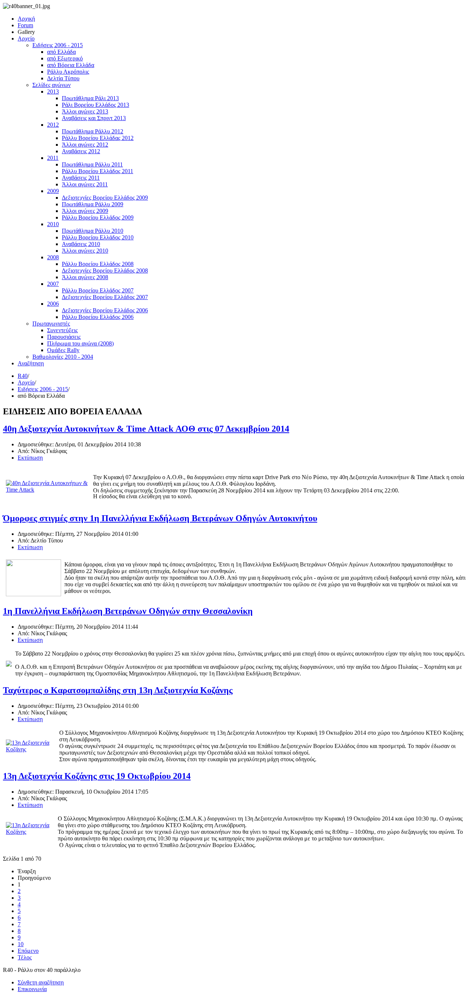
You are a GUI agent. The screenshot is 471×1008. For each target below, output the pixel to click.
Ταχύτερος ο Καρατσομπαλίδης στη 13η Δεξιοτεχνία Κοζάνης (118, 690)
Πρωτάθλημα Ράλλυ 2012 (92, 131)
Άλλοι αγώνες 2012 (85, 144)
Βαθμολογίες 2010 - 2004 (62, 357)
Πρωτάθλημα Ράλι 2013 (90, 98)
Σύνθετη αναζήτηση (41, 982)
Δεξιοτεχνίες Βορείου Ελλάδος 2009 (105, 197)
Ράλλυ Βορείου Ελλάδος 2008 (98, 264)
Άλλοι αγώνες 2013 (85, 111)
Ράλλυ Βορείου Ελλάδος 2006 (98, 317)
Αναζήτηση (31, 363)
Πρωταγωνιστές (51, 323)
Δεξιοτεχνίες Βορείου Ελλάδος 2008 (105, 270)
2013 (53, 91)
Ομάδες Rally (63, 350)
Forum (25, 25)
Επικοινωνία (32, 989)
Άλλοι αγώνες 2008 (85, 277)
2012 (53, 125)
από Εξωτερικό (65, 58)
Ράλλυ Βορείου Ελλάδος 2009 (98, 217)
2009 (53, 191)
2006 (53, 304)
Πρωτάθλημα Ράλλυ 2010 (92, 231)
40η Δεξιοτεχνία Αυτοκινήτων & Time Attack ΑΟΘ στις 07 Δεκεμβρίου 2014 (146, 428)
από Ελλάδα (61, 52)
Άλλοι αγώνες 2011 (85, 184)
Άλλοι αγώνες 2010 (85, 250)
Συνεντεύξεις (62, 330)
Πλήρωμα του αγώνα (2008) (80, 343)
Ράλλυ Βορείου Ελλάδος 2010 (98, 237)
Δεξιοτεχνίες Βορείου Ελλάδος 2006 (105, 310)
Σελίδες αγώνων (51, 85)
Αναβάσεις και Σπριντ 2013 (94, 118)
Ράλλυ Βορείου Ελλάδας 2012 (98, 138)
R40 (23, 376)
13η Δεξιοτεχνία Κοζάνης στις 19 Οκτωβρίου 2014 (97, 776)
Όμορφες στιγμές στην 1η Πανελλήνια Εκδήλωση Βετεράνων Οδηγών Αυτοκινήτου (160, 518)
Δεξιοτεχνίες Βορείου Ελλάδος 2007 (105, 297)
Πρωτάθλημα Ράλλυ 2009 (92, 204)
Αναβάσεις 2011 (81, 178)
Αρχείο (26, 38)
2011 (53, 158)
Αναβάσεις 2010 (81, 244)
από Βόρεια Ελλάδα (70, 65)
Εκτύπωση (30, 457)
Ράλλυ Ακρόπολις (68, 72)
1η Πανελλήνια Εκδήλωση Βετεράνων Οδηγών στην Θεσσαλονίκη (128, 611)
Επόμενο (28, 951)
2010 (53, 224)
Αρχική (26, 18)
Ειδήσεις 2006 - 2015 (57, 45)
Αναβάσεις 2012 (81, 151)
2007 (53, 284)
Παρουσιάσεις (64, 337)
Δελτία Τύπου (63, 78)
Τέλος (25, 957)
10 (21, 944)
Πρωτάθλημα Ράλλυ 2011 (92, 164)
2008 (53, 257)
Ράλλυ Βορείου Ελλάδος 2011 (97, 171)
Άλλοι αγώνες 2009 (85, 211)
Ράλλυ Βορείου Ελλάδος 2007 (98, 290)
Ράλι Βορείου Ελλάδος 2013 (95, 105)
